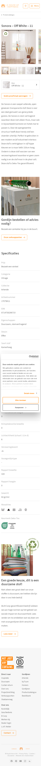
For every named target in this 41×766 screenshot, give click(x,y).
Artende (25, 678)
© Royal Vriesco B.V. (11, 754)
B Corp (4, 716)
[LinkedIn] (29, 761)
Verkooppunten (7, 696)
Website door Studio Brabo (24, 756)
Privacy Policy (23, 754)
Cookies (32, 754)
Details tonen (29, 393)
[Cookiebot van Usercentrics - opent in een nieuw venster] (29, 356)
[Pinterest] (16, 761)
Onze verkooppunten (13, 237)
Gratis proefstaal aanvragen (16, 96)
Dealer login (6, 723)
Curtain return (7, 685)
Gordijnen (26, 689)
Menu (36, 6)
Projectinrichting (8, 692)
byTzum (25, 681)
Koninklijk (5, 709)
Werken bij (5, 719)
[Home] (10, 5)
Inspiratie (5, 678)
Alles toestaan (20, 400)
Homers (25, 685)
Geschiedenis (6, 712)
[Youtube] (20, 761)
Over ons (5, 689)
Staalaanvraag (7, 699)
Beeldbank (26, 696)
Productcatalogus (8, 15)
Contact (7, 733)
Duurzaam (5, 681)
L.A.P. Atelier (6, 726)
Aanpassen (19, 407)
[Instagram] (11, 761)
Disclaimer (11, 756)
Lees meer (8, 634)
